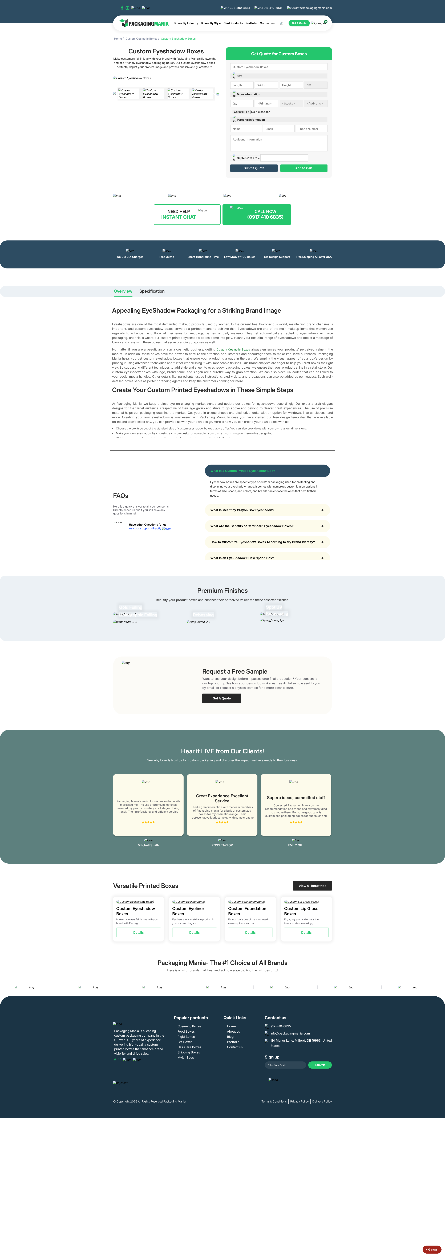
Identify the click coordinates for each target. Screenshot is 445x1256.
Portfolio (251, 23)
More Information (248, 94)
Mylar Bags (185, 1057)
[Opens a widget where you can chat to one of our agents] (432, 1250)
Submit (320, 1065)
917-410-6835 (272, 8)
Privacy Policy (299, 1101)
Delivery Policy (322, 1101)
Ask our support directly (145, 528)
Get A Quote (222, 698)
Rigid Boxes (186, 1036)
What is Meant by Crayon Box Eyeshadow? (242, 510)
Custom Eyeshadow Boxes (178, 38)
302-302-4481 (239, 8)
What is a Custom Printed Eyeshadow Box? (243, 471)
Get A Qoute (299, 23)
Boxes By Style (211, 23)
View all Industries (312, 886)
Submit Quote (254, 168)
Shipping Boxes (188, 1052)
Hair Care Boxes (189, 1047)
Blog (230, 1036)
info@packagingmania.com (314, 8)
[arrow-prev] (116, 811)
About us (233, 1031)
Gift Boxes (184, 1042)
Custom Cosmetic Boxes (141, 38)
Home (118, 38)
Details (138, 932)
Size (239, 76)
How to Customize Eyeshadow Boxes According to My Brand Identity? (263, 542)
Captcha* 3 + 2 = (248, 158)
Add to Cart (303, 168)
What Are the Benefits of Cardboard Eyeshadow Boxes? (252, 526)
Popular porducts (191, 1017)
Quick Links (235, 1017)
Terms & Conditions (274, 1101)
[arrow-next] (328, 811)
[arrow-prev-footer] (3, 987)
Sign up (272, 1057)
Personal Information (251, 119)
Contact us (267, 23)
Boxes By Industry (186, 23)
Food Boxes (186, 1031)
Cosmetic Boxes (189, 1026)
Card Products (233, 23)
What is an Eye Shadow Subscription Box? (242, 558)
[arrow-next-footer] (441, 987)
